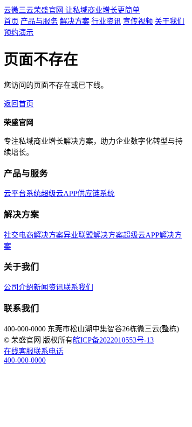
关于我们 (170, 21)
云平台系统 (22, 193)
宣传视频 (138, 21)
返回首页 (19, 104)
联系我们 (78, 287)
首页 (11, 21)
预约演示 (19, 32)
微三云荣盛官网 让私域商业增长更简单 (72, 10)
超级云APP (59, 193)
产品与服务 (39, 21)
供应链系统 (96, 193)
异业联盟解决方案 (93, 235)
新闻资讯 (48, 287)
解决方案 (74, 21)
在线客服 (19, 351)
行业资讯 (106, 21)
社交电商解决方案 (33, 235)
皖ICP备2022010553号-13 (113, 340)
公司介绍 (19, 287)
